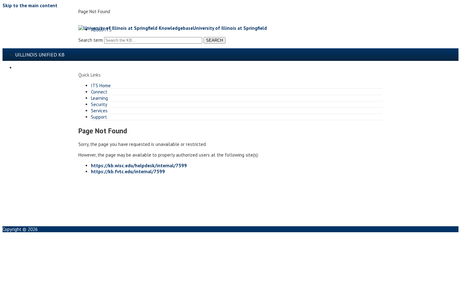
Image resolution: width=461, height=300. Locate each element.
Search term (90, 40)
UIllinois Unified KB (40, 54)
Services (99, 111)
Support (99, 117)
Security (99, 104)
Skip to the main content (30, 5)
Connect (99, 92)
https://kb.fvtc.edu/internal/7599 (128, 171)
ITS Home (101, 85)
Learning (99, 98)
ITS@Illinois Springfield (46, 67)
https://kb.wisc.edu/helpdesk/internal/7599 (139, 166)
